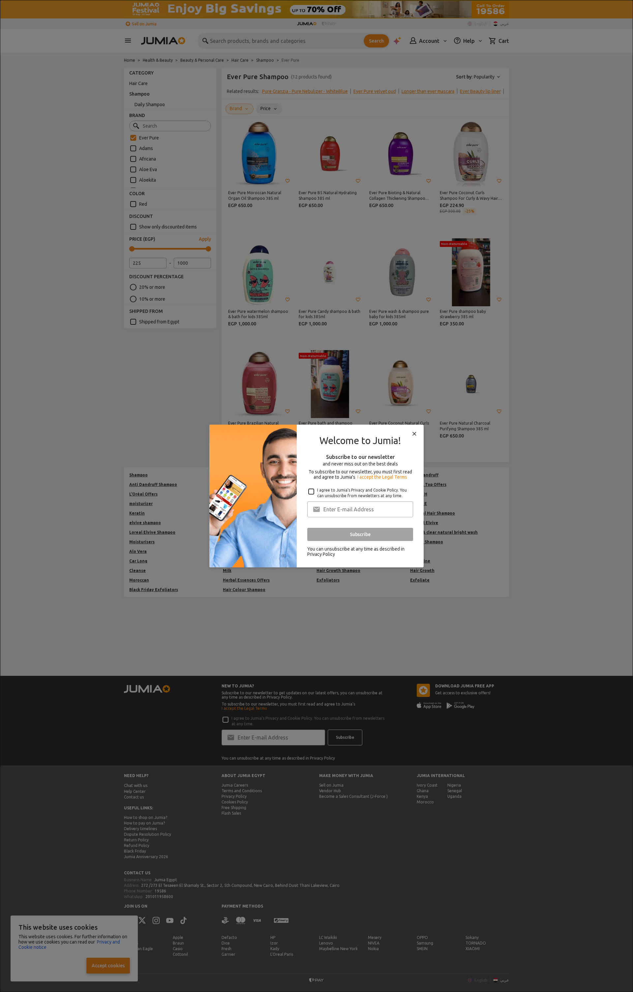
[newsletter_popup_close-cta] (414, 433)
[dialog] (316, 496)
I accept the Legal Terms (382, 477)
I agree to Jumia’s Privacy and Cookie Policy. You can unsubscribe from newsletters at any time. (362, 493)
